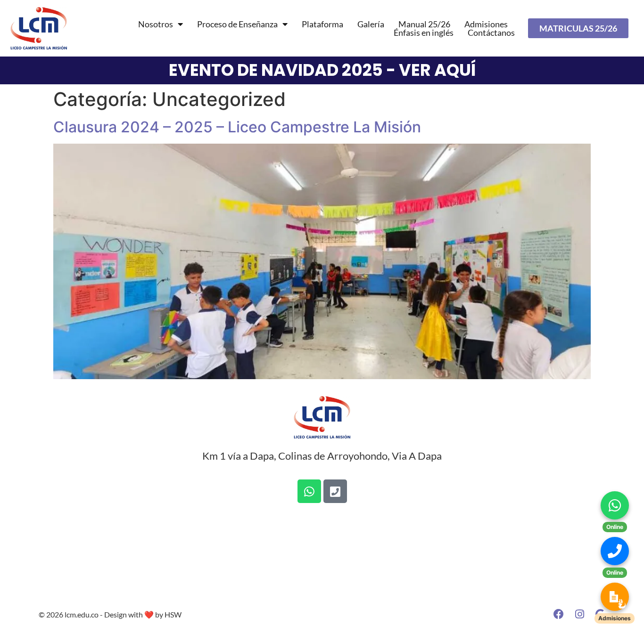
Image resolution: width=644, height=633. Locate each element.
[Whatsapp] (309, 491)
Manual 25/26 (424, 24)
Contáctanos (491, 32)
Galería (370, 24)
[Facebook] (558, 614)
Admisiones (486, 24)
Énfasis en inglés (424, 32)
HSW (173, 614)
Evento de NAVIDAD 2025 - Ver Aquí (322, 69)
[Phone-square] (335, 491)
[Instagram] (579, 614)
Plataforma (322, 24)
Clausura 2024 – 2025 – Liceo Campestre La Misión (237, 127)
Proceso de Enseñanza (237, 24)
